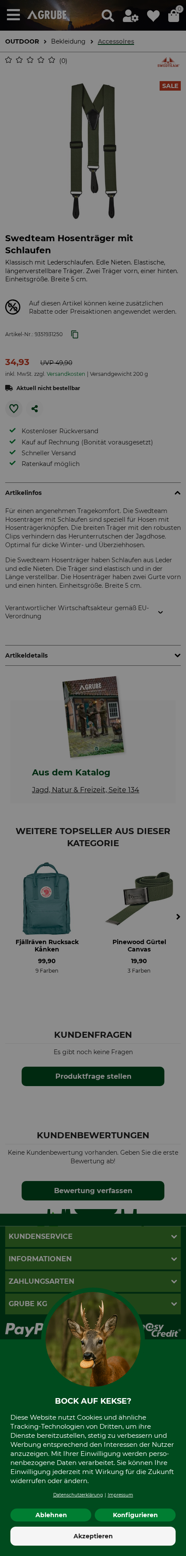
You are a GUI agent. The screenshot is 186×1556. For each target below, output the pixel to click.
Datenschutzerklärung (78, 1495)
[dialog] (93, 778)
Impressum (120, 1495)
